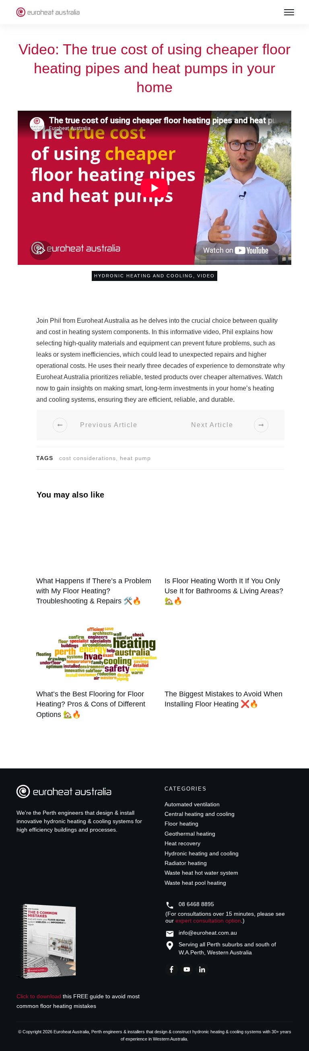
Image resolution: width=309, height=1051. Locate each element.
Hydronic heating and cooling (143, 275)
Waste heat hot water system (201, 872)
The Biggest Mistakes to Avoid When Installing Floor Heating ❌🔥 (225, 675)
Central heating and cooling (200, 814)
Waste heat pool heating (195, 883)
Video (206, 275)
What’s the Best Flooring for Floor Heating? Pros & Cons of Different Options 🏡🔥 (96, 675)
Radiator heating (186, 863)
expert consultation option (208, 920)
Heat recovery (182, 843)
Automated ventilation (192, 804)
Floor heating (181, 823)
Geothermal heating (190, 833)
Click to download (38, 996)
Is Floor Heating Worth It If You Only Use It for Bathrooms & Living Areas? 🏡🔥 (225, 562)
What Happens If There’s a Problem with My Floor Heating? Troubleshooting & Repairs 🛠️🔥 (96, 562)
